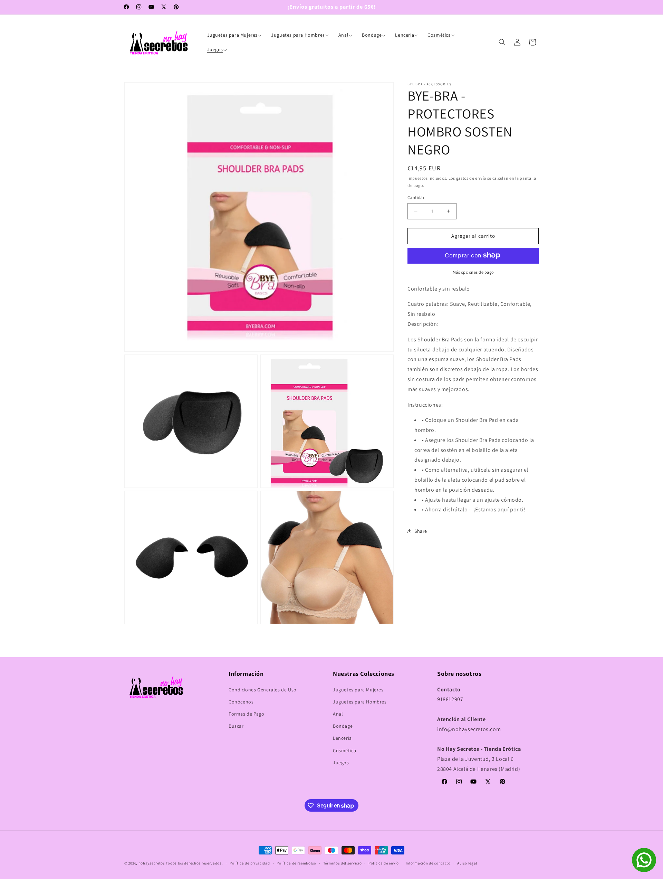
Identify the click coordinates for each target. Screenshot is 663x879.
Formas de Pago (246, 714)
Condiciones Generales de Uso (263, 690)
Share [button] (420, 531)
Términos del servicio (342, 863)
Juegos (341, 762)
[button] (235, 35)
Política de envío (383, 863)
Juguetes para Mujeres (358, 690)
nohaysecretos (151, 863)
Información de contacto (428, 863)
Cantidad (416, 197)
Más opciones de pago (473, 271)
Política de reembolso (296, 863)
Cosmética (344, 750)
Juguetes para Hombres (360, 702)
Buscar (236, 726)
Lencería (342, 738)
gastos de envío (471, 178)
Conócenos (241, 702)
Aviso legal (467, 863)
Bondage (343, 726)
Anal (338, 714)
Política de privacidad (250, 863)
